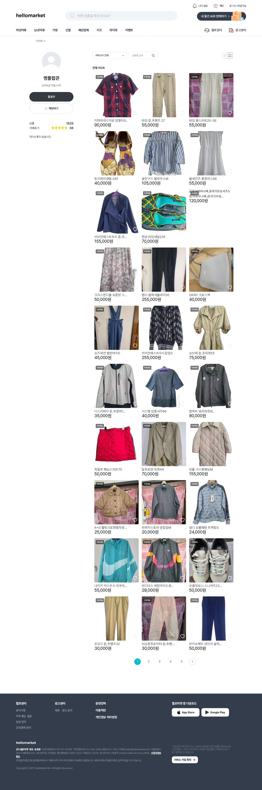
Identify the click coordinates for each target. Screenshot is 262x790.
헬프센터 (21, 703)
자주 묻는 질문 (24, 716)
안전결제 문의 (23, 727)
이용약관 (101, 710)
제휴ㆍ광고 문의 (64, 710)
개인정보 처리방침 (106, 717)
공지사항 (21, 710)
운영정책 (101, 703)
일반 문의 (21, 722)
